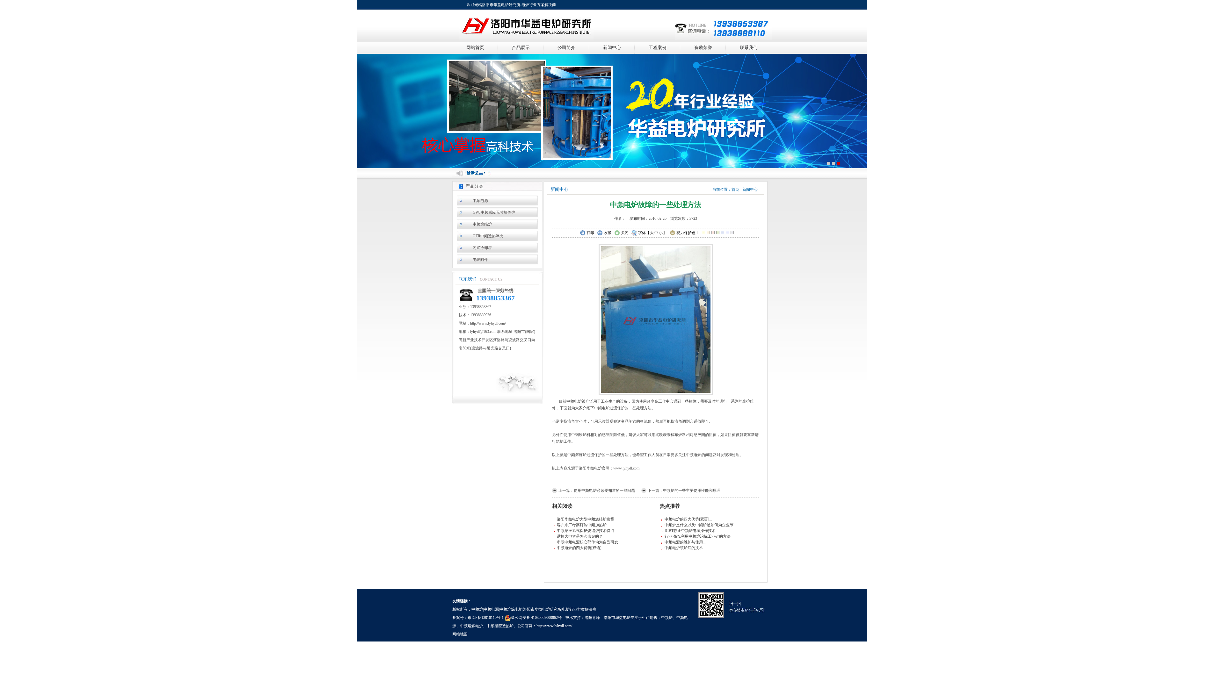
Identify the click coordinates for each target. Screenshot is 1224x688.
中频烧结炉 (482, 224)
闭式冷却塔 (482, 248)
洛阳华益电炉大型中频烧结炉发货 (585, 519)
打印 (590, 233)
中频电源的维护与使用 (684, 542)
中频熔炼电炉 (471, 626)
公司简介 (566, 47)
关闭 (625, 233)
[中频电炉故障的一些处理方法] (656, 319)
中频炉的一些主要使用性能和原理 (691, 490)
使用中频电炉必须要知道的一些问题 (604, 490)
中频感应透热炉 (500, 626)
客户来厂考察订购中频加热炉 (582, 525)
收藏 (607, 233)
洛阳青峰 (592, 617)
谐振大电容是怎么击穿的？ (580, 536)
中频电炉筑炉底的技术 (684, 548)
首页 (735, 189)
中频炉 (667, 617)
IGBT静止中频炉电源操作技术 (690, 530)
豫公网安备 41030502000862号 (536, 617)
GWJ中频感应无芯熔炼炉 (494, 212)
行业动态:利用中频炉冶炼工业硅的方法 (698, 536)
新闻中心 (612, 47)
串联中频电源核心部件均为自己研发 (587, 542)
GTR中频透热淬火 (488, 236)
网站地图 (460, 634)
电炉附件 (480, 259)
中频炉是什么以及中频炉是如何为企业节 (699, 525)
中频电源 (480, 200)
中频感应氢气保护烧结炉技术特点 (585, 530)
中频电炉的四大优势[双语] (579, 548)
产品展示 (521, 47)
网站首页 (475, 47)
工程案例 (658, 47)
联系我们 (749, 47)
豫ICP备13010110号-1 (486, 617)
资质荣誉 (703, 47)
